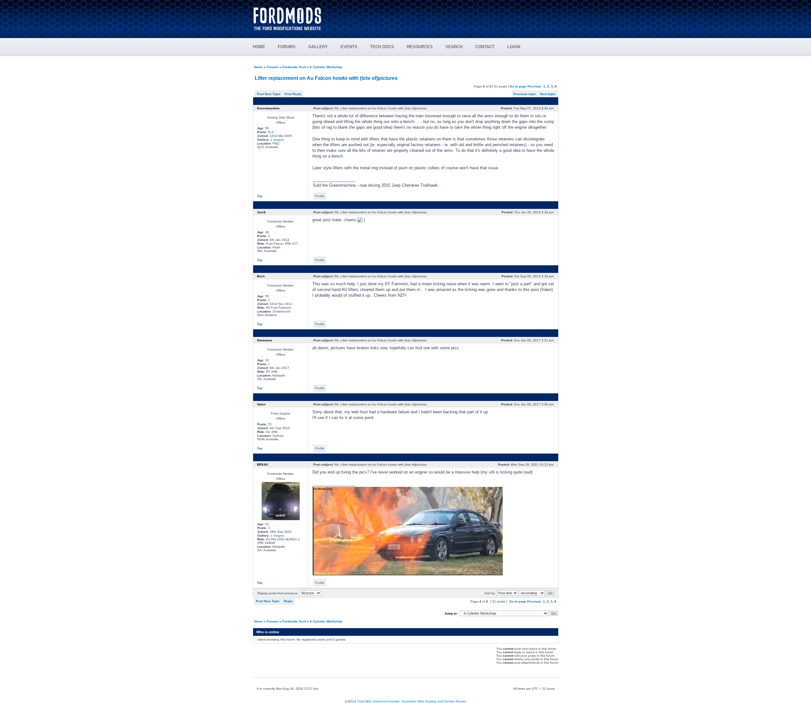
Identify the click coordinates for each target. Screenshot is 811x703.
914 (271, 132)
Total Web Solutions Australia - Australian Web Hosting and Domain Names (411, 701)
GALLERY (318, 46)
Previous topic (525, 94)
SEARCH (454, 46)
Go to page (518, 86)
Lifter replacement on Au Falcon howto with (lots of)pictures (326, 78)
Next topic (548, 94)
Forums (272, 67)
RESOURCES (420, 46)
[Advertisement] (444, 16)
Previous (534, 86)
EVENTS (349, 46)
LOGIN (513, 46)
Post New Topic (269, 94)
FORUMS (287, 46)
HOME (259, 46)
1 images (277, 139)
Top (259, 196)
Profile (319, 196)
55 (270, 424)
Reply (288, 601)
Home (258, 67)
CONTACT (485, 46)
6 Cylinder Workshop (326, 67)
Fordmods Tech (294, 67)
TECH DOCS (382, 46)
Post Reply (293, 94)
